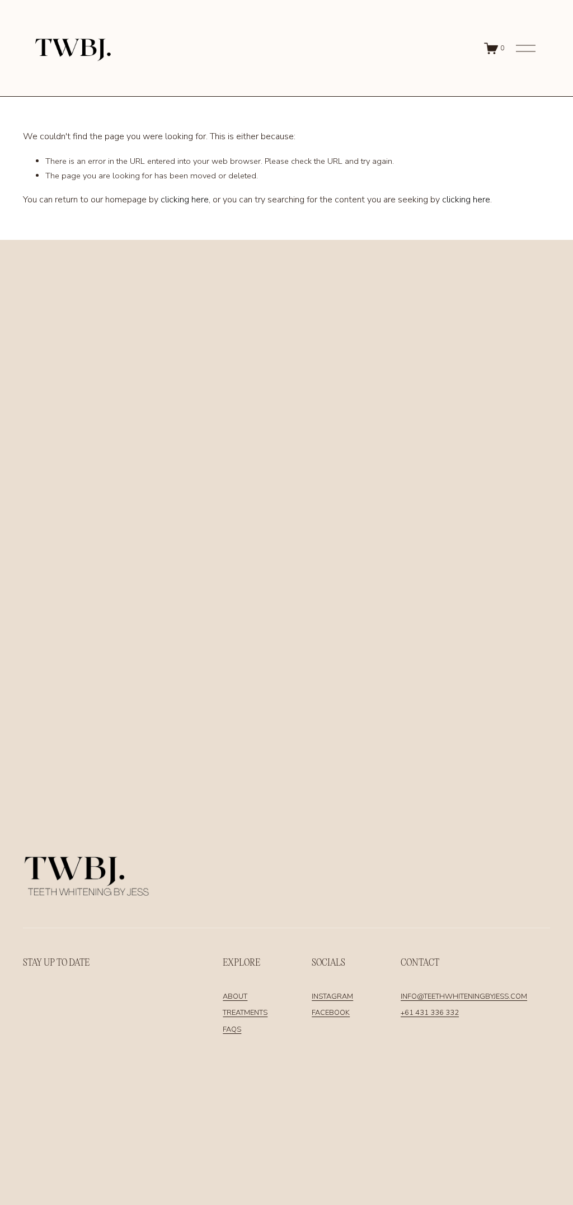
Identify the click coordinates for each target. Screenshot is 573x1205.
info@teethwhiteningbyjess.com (464, 996)
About (235, 996)
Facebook (331, 1013)
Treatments (245, 1013)
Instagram (332, 996)
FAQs (232, 1029)
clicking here (185, 199)
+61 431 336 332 (430, 1013)
